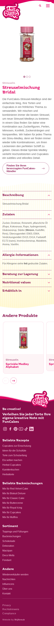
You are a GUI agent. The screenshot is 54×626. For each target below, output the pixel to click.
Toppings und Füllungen (15, 531)
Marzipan (7, 550)
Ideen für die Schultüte (14, 450)
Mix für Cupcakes (11, 512)
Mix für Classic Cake (13, 498)
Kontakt (6, 593)
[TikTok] (26, 428)
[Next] (13, 380)
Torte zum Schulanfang (14, 455)
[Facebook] (10, 428)
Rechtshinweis (10, 609)
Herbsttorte (8, 474)
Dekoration (8, 546)
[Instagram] (5, 428)
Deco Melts (8, 555)
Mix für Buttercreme (12, 503)
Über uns (7, 589)
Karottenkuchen (10, 469)
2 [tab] (27, 77)
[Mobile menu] (48, 6)
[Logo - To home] (40, 400)
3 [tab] (30, 77)
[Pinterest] (15, 428)
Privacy (6, 605)
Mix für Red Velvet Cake (15, 488)
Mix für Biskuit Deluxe (14, 493)
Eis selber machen (12, 460)
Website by (13, 619)
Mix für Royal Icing (12, 507)
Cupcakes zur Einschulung (16, 446)
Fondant (6, 560)
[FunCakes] (11, 11)
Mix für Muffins (10, 517)
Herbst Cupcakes (11, 465)
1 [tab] (24, 77)
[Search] (40, 6)
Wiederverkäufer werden (15, 574)
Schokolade (8, 541)
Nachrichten (8, 579)
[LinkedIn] (31, 428)
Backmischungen (11, 536)
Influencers (8, 584)
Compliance (9, 613)
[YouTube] (21, 428)
